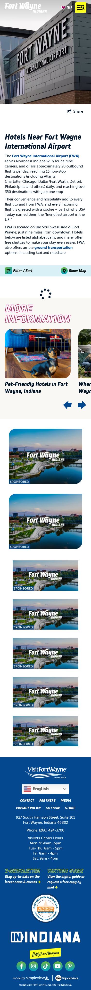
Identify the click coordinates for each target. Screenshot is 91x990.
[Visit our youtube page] (58, 966)
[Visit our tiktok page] (45, 966)
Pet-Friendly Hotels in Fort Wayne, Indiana (36, 387)
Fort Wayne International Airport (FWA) (45, 156)
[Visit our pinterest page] (70, 966)
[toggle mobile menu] (80, 7)
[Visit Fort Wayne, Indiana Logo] (45, 772)
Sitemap (53, 808)
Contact (27, 800)
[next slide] (81, 405)
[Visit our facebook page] (21, 966)
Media (66, 800)
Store (70, 808)
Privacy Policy (28, 808)
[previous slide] (67, 405)
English (40, 788)
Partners (47, 800)
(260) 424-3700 (51, 830)
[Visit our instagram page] (33, 966)
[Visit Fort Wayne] (26, 7)
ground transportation (53, 247)
